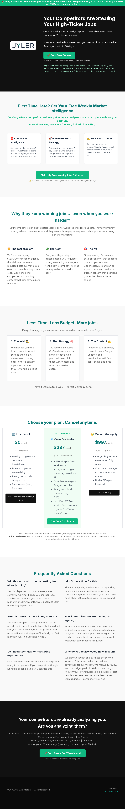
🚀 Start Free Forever (59, 55)
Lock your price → (70, 4)
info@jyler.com (111, 791)
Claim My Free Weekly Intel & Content (62, 175)
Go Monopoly (104, 492)
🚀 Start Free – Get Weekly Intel (62, 753)
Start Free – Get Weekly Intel (21, 498)
